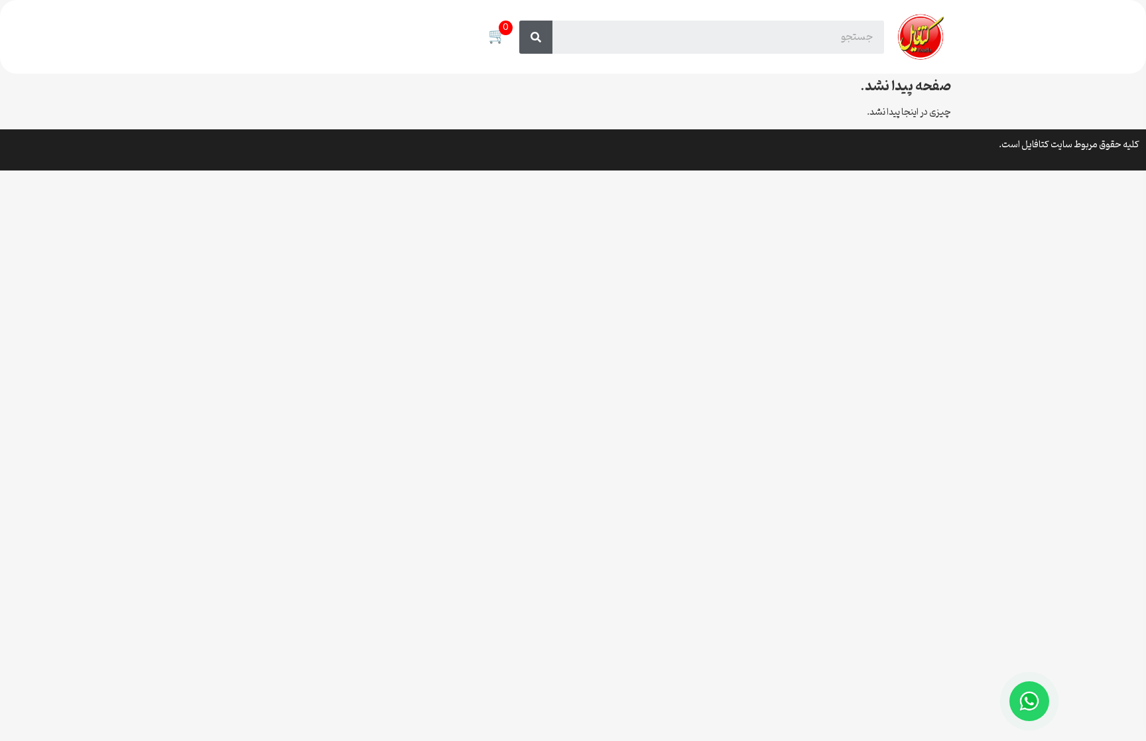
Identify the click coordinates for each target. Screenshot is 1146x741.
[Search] (535, 37)
